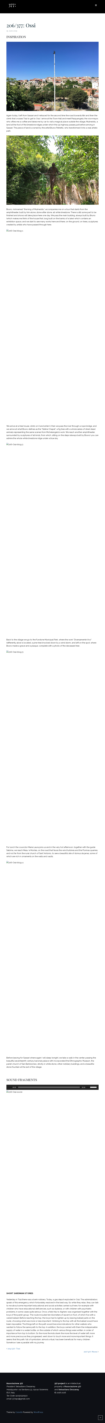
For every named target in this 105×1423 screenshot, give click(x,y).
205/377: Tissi (14, 1349)
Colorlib (18, 1412)
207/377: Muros (90, 1352)
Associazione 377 (73, 1386)
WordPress (38, 1412)
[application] (52, 1087)
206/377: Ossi (20, 25)
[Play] (9, 1087)
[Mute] (88, 1087)
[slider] (93, 1087)
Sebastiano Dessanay (69, 1389)
